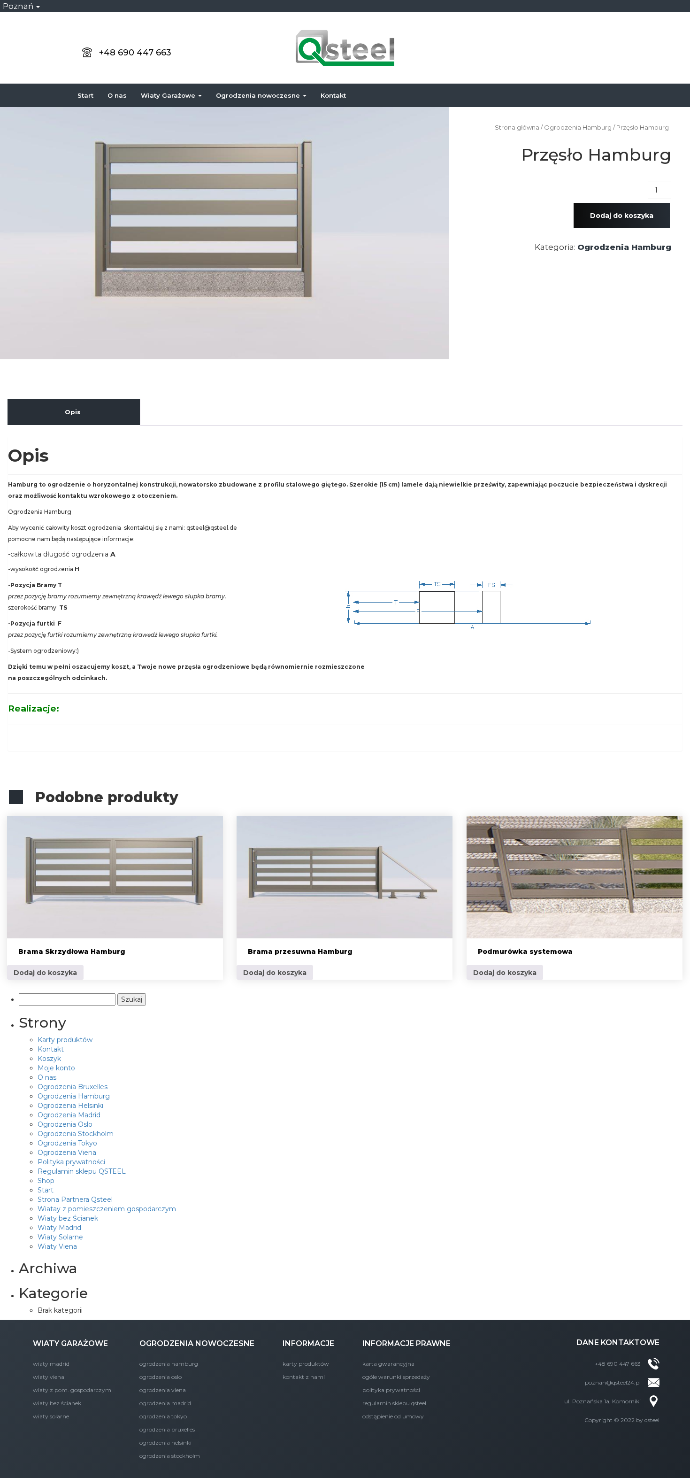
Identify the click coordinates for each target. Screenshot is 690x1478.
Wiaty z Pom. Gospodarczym (72, 1389)
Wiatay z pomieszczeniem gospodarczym (107, 1209)
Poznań (19, 6)
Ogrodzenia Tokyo (67, 1143)
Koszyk (49, 1058)
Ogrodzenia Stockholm (76, 1134)
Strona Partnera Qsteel (75, 1199)
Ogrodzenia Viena (67, 1152)
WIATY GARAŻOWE (70, 1343)
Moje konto (56, 1068)
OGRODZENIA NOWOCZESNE (196, 1343)
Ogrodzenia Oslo (65, 1124)
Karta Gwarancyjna (388, 1363)
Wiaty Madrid (59, 1227)
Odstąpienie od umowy (393, 1416)
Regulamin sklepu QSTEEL (82, 1171)
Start (85, 95)
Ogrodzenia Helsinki (70, 1105)
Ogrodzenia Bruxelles (72, 1087)
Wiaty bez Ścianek (68, 1218)
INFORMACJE (308, 1343)
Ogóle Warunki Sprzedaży (396, 1376)
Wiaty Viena (57, 1246)
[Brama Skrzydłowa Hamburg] (115, 877)
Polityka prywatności (71, 1162)
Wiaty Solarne (60, 1237)
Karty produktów (65, 1040)
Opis (73, 412)
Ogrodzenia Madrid (69, 1115)
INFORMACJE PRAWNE (406, 1343)
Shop (46, 1180)
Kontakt (333, 95)
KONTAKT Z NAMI (304, 1376)
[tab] (72, 412)
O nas (117, 95)
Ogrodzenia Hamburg (624, 247)
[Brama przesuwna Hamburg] (344, 877)
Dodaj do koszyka (621, 215)
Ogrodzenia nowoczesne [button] (259, 95)
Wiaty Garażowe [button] (169, 95)
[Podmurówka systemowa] (574, 877)
